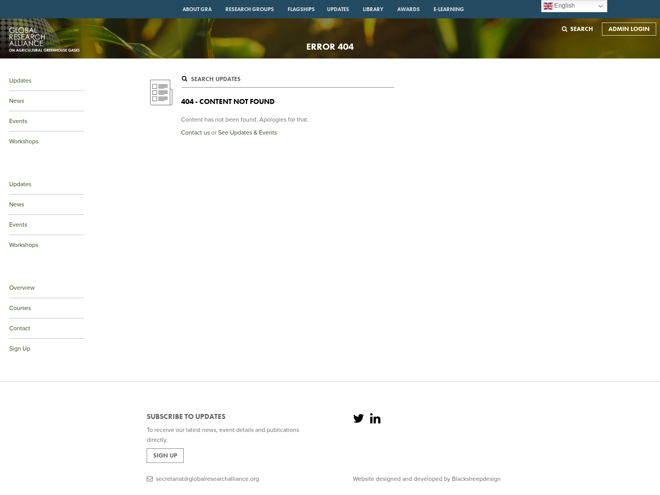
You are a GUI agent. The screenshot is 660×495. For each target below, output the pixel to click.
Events (18, 121)
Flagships (301, 9)
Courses (20, 308)
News (16, 101)
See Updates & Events (247, 132)
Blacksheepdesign (476, 479)
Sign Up (19, 348)
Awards (408, 9)
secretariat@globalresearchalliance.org (207, 479)
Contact (19, 328)
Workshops (23, 141)
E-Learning (449, 9)
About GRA (197, 9)
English (564, 5)
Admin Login (629, 29)
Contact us (195, 132)
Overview (22, 288)
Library (373, 9)
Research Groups (249, 9)
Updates (338, 9)
